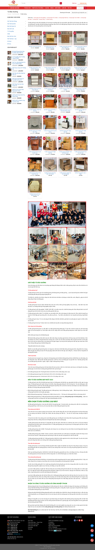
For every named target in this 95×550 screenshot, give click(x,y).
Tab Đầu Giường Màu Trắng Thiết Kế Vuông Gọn (35, 68)
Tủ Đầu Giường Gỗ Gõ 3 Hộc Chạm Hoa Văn (35, 173)
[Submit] (61, 3)
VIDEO (52, 8)
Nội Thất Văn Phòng (12, 21)
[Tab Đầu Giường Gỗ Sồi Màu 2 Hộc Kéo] (50, 101)
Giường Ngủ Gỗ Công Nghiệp (40, 17)
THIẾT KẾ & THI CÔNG (37, 8)
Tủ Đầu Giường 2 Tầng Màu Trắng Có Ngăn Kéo (80, 89)
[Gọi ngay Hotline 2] (92, 540)
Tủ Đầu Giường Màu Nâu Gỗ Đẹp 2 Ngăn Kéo (65, 47)
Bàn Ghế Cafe (10, 28)
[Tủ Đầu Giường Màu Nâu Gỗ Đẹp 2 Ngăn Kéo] (65, 38)
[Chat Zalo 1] (92, 525)
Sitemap (30, 529)
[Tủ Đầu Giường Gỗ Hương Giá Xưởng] (50, 122)
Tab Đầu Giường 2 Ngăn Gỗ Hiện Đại (80, 110)
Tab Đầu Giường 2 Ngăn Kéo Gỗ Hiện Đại (50, 89)
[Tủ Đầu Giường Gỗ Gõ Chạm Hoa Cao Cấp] (81, 143)
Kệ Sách (9, 41)
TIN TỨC (70, 8)
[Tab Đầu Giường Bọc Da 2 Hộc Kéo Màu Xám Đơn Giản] (81, 59)
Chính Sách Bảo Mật (32, 525)
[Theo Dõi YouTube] (82, 520)
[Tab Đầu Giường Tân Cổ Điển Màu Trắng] (35, 122)
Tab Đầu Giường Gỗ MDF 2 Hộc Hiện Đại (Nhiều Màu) (65, 68)
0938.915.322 (83, 3)
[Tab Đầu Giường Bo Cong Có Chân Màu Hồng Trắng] (65, 101)
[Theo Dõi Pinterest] (79, 520)
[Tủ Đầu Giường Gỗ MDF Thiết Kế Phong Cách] (65, 143)
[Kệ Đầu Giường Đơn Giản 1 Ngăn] (81, 164)
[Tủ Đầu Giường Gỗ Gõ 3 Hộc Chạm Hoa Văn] (35, 164)
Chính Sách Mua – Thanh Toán (35, 522)
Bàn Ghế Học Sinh (11, 36)
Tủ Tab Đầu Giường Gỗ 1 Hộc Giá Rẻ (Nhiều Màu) (50, 47)
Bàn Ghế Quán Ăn (11, 26)
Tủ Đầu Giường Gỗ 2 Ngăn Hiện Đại (80, 131)
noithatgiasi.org (16, 534)
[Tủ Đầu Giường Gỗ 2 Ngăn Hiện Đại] (81, 122)
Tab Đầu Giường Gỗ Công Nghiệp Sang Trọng (35, 194)
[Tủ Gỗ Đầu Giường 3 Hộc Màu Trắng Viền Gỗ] (35, 80)
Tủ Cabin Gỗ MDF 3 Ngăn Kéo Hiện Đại (35, 110)
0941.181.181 (14, 525)
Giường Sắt (35, 19)
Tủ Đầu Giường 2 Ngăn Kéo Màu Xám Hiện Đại (50, 68)
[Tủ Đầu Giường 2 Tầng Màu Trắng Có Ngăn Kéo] (81, 80)
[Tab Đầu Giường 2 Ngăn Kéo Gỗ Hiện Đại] (50, 80)
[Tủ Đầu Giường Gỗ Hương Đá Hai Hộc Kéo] (35, 143)
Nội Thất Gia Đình (15, 14)
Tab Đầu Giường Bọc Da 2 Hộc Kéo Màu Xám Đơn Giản (80, 68)
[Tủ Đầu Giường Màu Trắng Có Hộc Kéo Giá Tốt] (81, 38)
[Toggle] (25, 21)
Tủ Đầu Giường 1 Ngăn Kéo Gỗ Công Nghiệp (65, 173)
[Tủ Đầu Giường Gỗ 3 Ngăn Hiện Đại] (50, 143)
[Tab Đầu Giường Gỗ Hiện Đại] (35, 38)
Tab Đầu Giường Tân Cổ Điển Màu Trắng (35, 131)
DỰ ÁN (47, 8)
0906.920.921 (20, 537)
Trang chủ (9, 14)
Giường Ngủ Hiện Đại (63, 17)
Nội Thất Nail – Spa (11, 38)
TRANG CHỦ (27, 8)
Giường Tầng (42, 19)
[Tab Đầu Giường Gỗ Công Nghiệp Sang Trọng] (35, 185)
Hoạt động (30, 527)
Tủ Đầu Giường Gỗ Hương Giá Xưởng (50, 131)
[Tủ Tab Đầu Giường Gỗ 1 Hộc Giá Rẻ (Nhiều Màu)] (50, 38)
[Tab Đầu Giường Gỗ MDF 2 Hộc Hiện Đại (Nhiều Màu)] (65, 59)
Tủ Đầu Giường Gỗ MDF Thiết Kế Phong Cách (65, 152)
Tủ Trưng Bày (10, 31)
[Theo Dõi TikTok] (77, 520)
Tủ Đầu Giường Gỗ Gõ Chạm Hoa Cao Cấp (81, 152)
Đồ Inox (9, 43)
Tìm (85, 7)
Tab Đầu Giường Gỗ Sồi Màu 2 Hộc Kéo (50, 110)
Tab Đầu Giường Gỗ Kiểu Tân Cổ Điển (65, 89)
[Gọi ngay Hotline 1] (92, 530)
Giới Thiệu (30, 520)
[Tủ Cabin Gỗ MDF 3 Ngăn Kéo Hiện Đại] (35, 101)
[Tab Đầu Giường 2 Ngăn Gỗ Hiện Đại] (81, 101)
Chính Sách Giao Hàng (33, 524)
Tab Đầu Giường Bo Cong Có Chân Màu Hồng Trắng (65, 110)
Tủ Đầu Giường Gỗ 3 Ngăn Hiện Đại (50, 152)
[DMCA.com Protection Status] (58, 530)
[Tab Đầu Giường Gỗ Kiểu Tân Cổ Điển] (65, 80)
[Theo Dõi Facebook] (75, 520)
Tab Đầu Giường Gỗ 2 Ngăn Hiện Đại (65, 131)
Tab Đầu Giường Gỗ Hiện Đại (35, 46)
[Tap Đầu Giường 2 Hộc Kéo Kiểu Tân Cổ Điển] (50, 164)
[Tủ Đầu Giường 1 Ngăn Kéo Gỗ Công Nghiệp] (65, 164)
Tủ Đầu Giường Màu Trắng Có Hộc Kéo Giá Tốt (80, 47)
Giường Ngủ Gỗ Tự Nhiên (52, 17)
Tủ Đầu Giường (49, 19)
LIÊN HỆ (64, 8)
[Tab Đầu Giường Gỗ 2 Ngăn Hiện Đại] (65, 122)
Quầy (8, 33)
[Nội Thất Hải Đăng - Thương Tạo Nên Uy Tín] (13, 3)
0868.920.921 (14, 529)
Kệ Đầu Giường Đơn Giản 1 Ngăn (80, 173)
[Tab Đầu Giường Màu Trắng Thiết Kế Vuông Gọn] (35, 59)
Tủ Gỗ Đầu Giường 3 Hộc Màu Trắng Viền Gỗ (35, 89)
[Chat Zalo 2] (92, 535)
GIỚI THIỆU (58, 8)
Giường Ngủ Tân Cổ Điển (74, 17)
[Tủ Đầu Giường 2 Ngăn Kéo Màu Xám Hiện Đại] (50, 59)
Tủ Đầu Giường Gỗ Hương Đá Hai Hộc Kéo (35, 152)
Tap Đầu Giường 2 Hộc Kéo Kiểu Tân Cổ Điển (50, 173)
